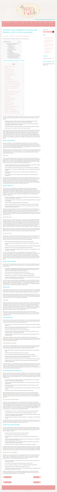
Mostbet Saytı (11, 51)
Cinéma (45, 22)
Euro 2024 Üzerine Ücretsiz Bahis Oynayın (14, 55)
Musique (40, 22)
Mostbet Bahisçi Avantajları (10, 99)
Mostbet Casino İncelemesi (12, 44)
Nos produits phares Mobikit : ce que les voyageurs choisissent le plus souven (49, 41)
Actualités (16, 22)
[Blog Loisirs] (28, 2)
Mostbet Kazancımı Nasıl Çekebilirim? (14, 57)
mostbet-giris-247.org (25, 147)
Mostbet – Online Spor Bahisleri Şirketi (12, 111)
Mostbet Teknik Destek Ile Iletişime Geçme (13, 91)
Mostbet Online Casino (12, 47)
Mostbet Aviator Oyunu (12, 48)
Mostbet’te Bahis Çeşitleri (10, 102)
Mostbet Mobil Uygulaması (10, 94)
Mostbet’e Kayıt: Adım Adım (10, 107)
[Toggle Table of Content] (18, 42)
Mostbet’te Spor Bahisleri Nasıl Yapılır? (13, 56)
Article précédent (8, 477)
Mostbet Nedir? (10, 50)
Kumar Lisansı (11, 45)
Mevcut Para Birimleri (9, 104)
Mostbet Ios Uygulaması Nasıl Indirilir (12, 92)
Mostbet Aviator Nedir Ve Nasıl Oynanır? (12, 112)
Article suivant (36, 477)
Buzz (4, 25)
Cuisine (31, 22)
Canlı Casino (8, 96)
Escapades (22, 22)
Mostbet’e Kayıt (8, 101)
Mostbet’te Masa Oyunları (10, 97)
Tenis (7, 89)
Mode (36, 22)
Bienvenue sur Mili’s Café (7, 22)
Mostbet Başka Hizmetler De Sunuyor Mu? (14, 54)
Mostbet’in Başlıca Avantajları (12, 49)
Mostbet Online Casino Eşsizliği (11, 109)
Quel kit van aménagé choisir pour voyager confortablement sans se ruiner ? (49, 45)
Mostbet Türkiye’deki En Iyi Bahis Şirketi (12, 106)
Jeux (27, 22)
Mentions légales (28, 490)
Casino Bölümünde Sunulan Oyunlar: (14, 53)
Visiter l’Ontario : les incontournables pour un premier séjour (48, 51)
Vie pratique (51, 22)
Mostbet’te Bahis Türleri (11, 46)
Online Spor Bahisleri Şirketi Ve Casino (12, 43)
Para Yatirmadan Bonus (11, 52)
